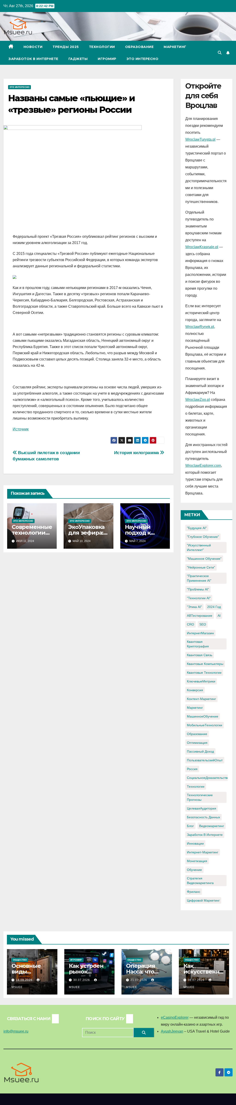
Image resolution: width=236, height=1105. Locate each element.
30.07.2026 (82, 980)
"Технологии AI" (199, 598)
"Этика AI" (194, 607)
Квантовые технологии (204, 672)
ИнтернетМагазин (200, 633)
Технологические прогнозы (200, 797)
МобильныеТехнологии (204, 725)
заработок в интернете (205, 835)
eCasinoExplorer (175, 1017)
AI (219, 615)
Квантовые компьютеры (205, 664)
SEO (202, 624)
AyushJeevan (172, 1031)
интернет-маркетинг (202, 852)
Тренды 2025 (66, 47)
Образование (139, 47)
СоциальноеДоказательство (208, 778)
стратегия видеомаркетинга (200, 880)
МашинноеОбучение (202, 716)
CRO (190, 624)
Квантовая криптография (198, 644)
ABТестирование (199, 615)
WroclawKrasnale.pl (201, 247)
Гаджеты (78, 59)
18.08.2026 (24, 980)
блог (190, 826)
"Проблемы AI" (198, 589)
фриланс (193, 892)
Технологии (102, 47)
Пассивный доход (200, 751)
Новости (33, 47)
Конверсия (195, 690)
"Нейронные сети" (201, 567)
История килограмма (137, 452)
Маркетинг (175, 47)
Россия (192, 769)
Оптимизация (197, 743)
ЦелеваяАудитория (201, 808)
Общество (20, 960)
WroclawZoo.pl (197, 400)
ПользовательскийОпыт (205, 760)
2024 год (214, 607)
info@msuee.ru (15, 1031)
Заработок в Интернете (33, 59)
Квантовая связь (199, 655)
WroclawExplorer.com (203, 466)
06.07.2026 (196, 980)
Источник (21, 429)
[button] (219, 53)
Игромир (107, 59)
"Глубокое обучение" (203, 537)
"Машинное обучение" (204, 558)
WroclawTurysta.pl (200, 139)
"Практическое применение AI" (199, 578)
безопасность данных (203, 817)
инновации (195, 843)
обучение (194, 870)
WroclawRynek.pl (199, 327)
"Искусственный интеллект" (199, 547)
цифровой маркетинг (203, 900)
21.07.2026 (139, 980)
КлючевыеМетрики (201, 681)
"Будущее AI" (197, 528)
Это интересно (143, 59)
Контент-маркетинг (201, 699)
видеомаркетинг (211, 826)
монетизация (197, 861)
